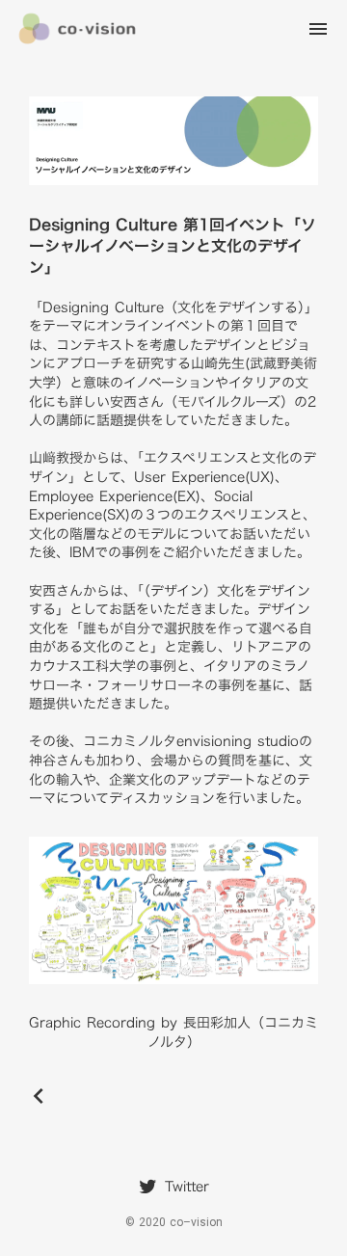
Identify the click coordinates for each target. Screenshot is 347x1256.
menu (318, 28)
